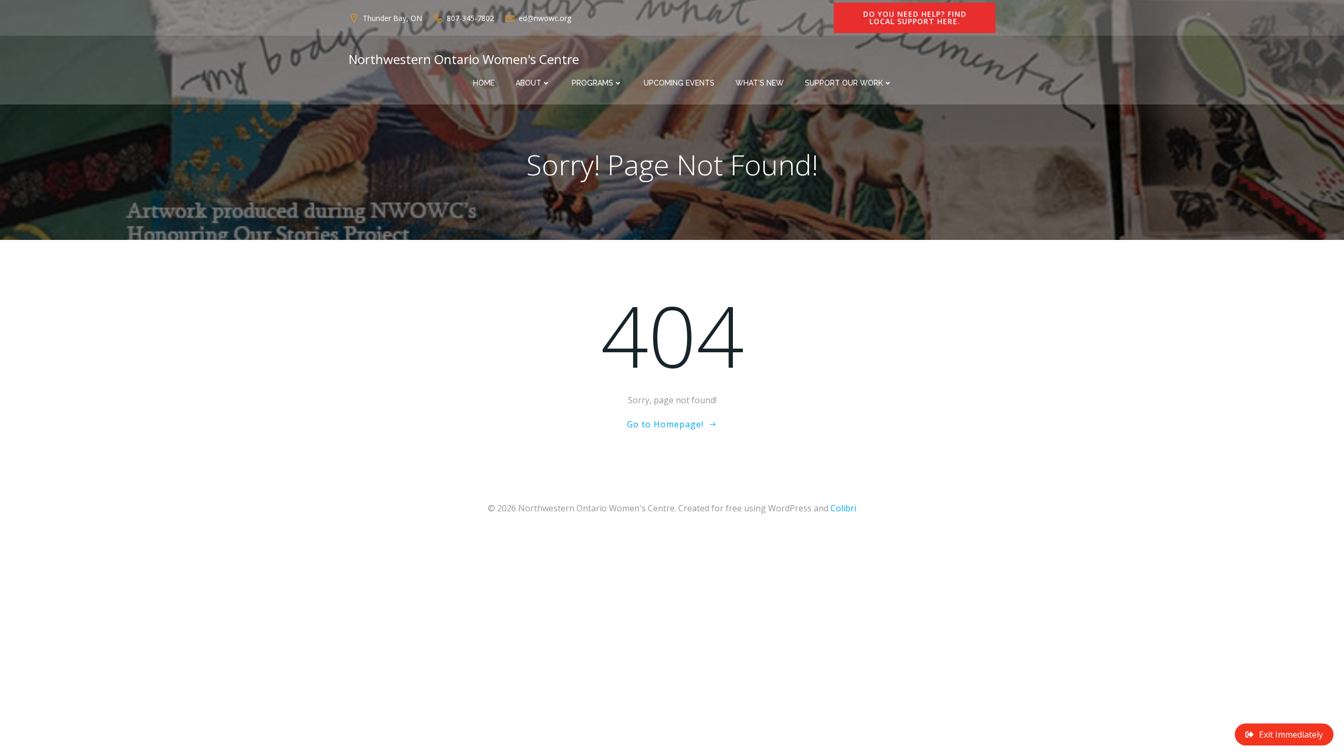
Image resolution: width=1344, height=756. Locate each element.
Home (484, 83)
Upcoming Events (679, 83)
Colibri (843, 508)
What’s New (760, 83)
